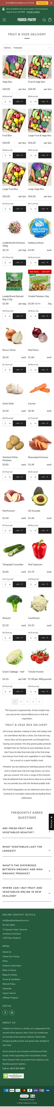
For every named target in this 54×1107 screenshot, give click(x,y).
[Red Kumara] (14, 496)
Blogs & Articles (9, 974)
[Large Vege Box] (40, 174)
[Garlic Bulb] (14, 389)
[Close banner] (51, 3)
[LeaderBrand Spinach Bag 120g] (14, 281)
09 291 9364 (8, 925)
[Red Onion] (40, 335)
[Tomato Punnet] (40, 657)
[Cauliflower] (40, 603)
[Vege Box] (14, 67)
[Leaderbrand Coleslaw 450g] (14, 228)
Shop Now (42, 3)
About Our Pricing (10, 956)
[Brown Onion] (14, 335)
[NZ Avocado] (40, 496)
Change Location (33, 12)
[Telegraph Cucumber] (14, 549)
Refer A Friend (9, 970)
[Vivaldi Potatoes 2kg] (40, 281)
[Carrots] (40, 389)
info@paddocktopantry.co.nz (15, 920)
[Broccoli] (14, 603)
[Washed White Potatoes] (14, 442)
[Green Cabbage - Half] (14, 657)
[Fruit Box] (14, 120)
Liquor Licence (9, 993)
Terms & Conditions (11, 979)
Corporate (6, 988)
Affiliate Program (10, 997)
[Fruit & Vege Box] (40, 67)
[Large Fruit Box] (14, 174)
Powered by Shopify (27, 1100)
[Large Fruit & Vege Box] (40, 120)
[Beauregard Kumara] (40, 442)
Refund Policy (8, 984)
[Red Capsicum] (40, 549)
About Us (6, 952)
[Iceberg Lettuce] (40, 228)
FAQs (5, 961)
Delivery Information (11, 965)
